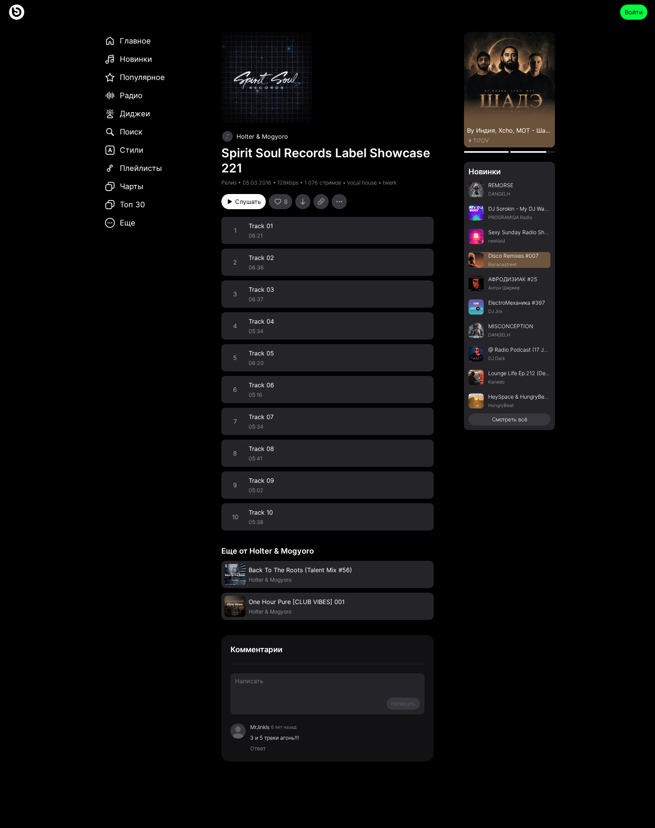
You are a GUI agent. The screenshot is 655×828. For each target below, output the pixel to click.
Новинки (485, 171)
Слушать (248, 201)
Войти (634, 12)
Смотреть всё (509, 419)
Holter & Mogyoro (262, 136)
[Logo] (17, 12)
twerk (389, 182)
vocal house (362, 182)
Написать (403, 703)
